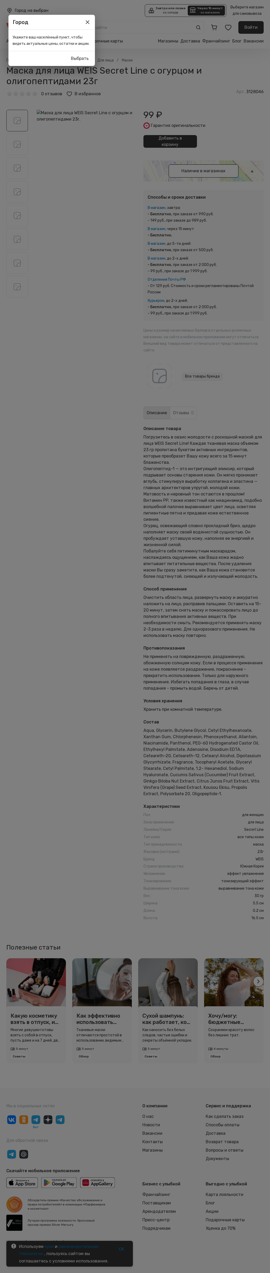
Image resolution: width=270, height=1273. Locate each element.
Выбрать (80, 58)
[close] (87, 22)
